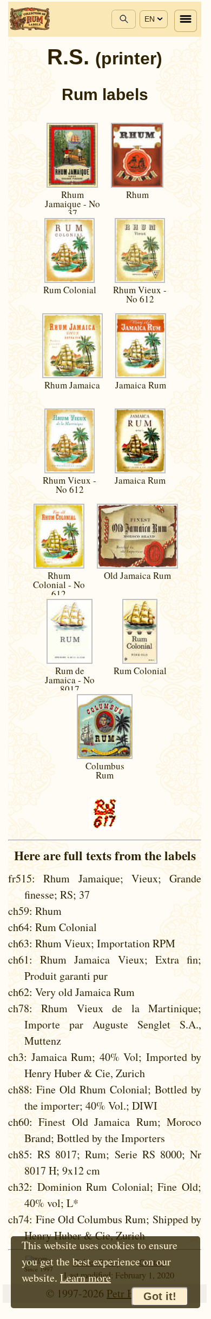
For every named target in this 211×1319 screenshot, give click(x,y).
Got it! (159, 1296)
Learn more (85, 1277)
